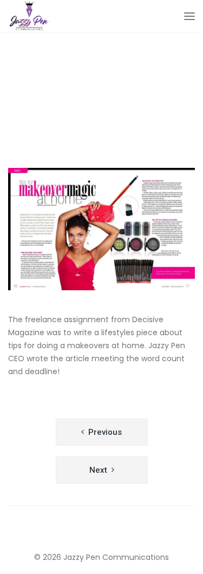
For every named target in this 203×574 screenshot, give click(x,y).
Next (98, 470)
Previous (105, 432)
